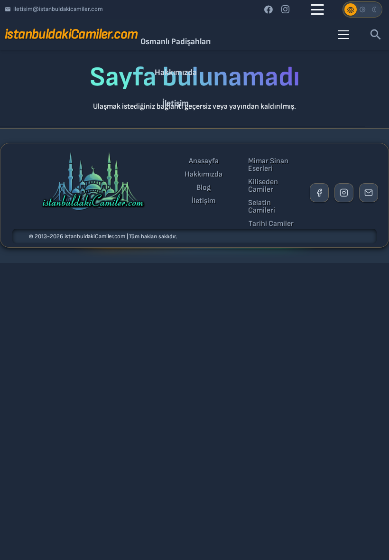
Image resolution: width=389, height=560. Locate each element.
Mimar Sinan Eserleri (268, 165)
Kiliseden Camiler (263, 186)
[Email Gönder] (368, 192)
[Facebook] (268, 9)
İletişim (203, 201)
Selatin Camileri (261, 207)
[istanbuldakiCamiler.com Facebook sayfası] (319, 192)
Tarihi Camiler (271, 224)
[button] (317, 9)
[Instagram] (285, 9)
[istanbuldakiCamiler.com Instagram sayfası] (343, 192)
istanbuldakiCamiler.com (95, 236)
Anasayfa (204, 161)
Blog (203, 188)
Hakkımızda (203, 174)
